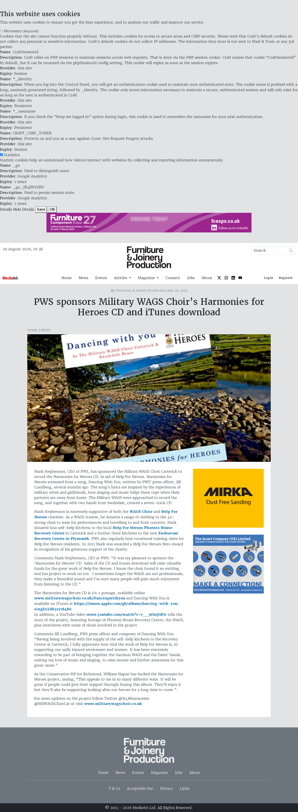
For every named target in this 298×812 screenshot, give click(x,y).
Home (66, 278)
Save (41, 209)
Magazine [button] (147, 278)
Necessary (21, 31)
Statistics (12, 155)
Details (6, 209)
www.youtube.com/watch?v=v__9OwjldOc (127, 614)
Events (101, 278)
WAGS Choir (141, 511)
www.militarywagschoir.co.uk (113, 703)
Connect (173, 278)
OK (52, 209)
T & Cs (114, 788)
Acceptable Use (140, 788)
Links (185, 788)
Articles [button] (121, 278)
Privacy (166, 788)
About (207, 278)
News (83, 278)
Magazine (159, 772)
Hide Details (23, 209)
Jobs (191, 278)
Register (286, 278)
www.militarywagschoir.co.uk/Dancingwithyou (79, 598)
